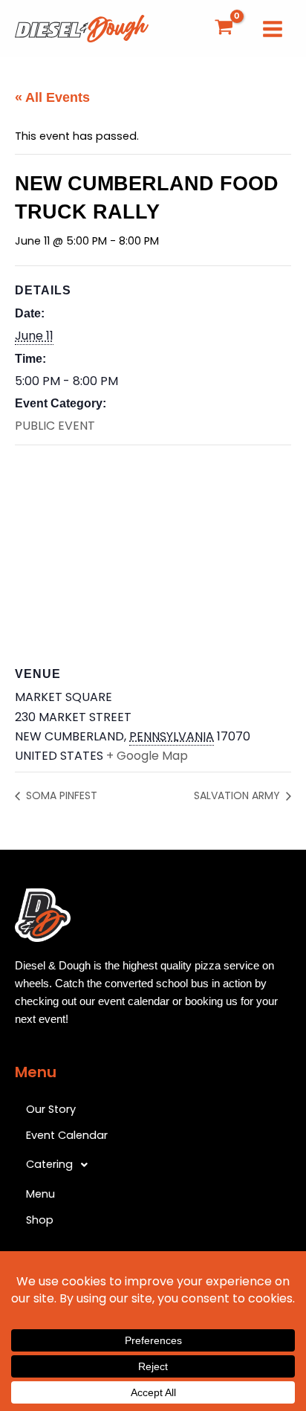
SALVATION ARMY (238, 795)
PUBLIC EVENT (55, 425)
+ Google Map (147, 755)
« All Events (52, 97)
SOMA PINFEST (60, 795)
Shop (39, 1220)
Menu (40, 1193)
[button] (152, 1165)
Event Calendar (67, 1135)
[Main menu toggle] (272, 28)
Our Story (51, 1109)
